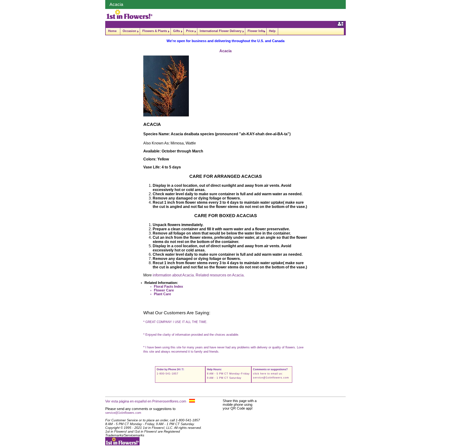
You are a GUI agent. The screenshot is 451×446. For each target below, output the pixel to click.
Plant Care (162, 294)
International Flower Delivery (220, 31)
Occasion (129, 31)
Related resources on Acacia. (220, 275)
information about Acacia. (174, 275)
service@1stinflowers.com (271, 377)
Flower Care (164, 290)
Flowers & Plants (154, 31)
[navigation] (225, 31)
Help (272, 31)
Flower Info (256, 31)
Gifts (176, 31)
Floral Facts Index (168, 286)
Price (190, 31)
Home (112, 31)
